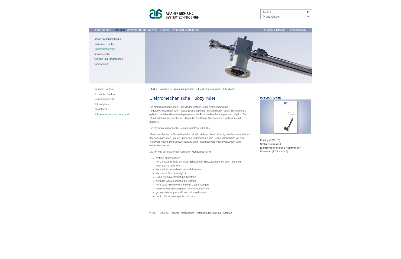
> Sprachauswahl (296, 30)
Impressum (187, 212)
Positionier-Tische (104, 44)
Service (153, 30)
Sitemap (227, 212)
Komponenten (101, 64)
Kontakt (164, 30)
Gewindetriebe (102, 54)
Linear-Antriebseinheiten (107, 39)
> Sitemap (279, 30)
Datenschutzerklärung (186, 30)
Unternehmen (102, 30)
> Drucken (267, 30)
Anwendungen (136, 30)
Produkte (119, 30)
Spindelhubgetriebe (104, 49)
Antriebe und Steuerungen (108, 59)
